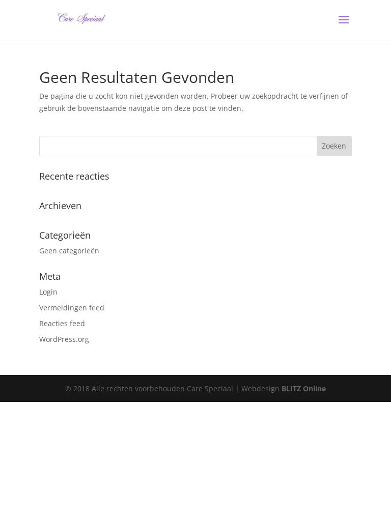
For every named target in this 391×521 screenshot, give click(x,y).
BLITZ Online (304, 388)
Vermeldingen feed (71, 307)
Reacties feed (62, 323)
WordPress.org (64, 339)
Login (48, 292)
